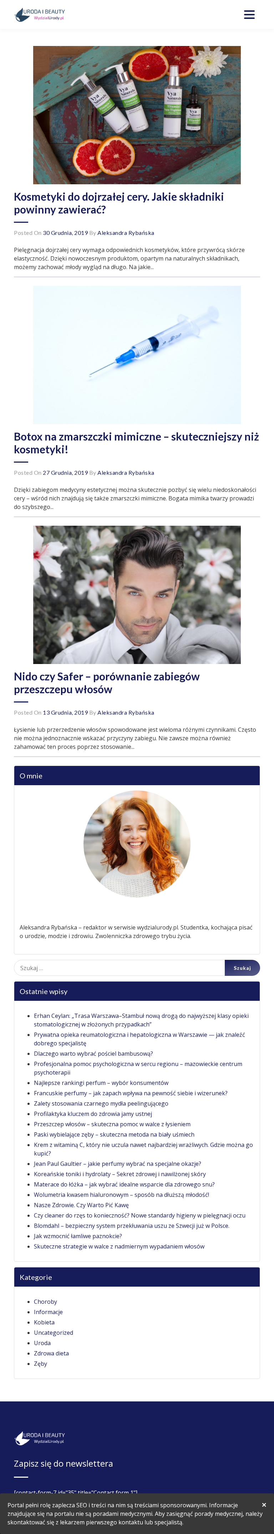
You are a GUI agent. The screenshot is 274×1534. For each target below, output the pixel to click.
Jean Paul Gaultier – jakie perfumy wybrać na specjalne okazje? (117, 1164)
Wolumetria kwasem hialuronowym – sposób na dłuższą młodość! (121, 1195)
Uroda (42, 1343)
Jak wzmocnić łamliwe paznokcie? (78, 1236)
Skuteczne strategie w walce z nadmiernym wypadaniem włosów (119, 1246)
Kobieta (44, 1322)
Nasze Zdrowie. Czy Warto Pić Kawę (81, 1205)
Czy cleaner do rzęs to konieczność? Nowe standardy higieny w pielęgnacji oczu (139, 1215)
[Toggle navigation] (249, 14)
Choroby (45, 1302)
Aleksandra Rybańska (125, 232)
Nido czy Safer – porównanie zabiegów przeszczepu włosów (107, 682)
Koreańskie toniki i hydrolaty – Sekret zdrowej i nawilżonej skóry (120, 1174)
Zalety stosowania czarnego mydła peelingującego (101, 1103)
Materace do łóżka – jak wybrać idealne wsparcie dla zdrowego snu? (124, 1184)
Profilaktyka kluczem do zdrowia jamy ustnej (93, 1114)
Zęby (40, 1364)
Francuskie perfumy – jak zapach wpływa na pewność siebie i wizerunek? (131, 1093)
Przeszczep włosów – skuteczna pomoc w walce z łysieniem (112, 1124)
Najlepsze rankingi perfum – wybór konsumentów (101, 1083)
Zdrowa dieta (51, 1353)
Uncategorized (53, 1333)
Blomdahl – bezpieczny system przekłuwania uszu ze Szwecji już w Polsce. (131, 1226)
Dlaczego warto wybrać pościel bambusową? (93, 1053)
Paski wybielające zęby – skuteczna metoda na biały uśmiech (114, 1134)
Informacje (48, 1312)
